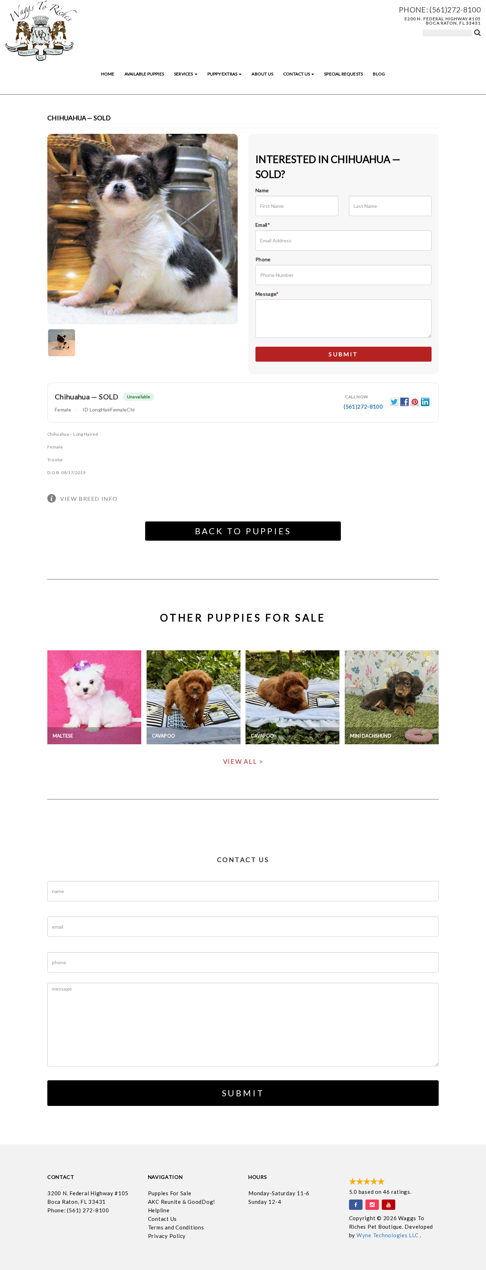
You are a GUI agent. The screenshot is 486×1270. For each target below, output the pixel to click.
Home (108, 74)
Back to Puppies (243, 531)
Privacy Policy (167, 1236)
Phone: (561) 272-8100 (78, 1210)
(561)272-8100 (455, 9)
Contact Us (297, 74)
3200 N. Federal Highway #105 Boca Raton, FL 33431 (442, 21)
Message (267, 294)
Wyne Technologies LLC (388, 1235)
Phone (263, 259)
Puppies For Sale (169, 1193)
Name (262, 190)
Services (184, 74)
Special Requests (343, 74)
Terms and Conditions (176, 1227)
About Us (262, 74)
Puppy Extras (222, 74)
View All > (243, 761)
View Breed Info (89, 498)
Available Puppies (144, 74)
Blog (379, 74)
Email (262, 225)
